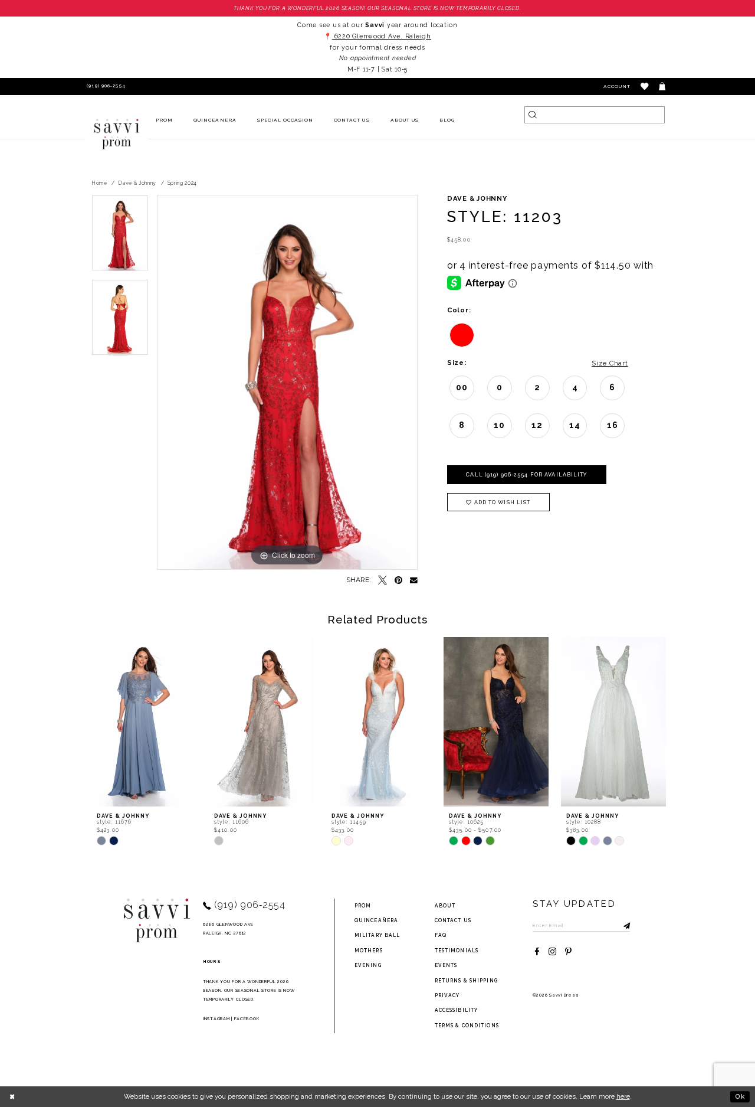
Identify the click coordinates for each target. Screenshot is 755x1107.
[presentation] (143, 721)
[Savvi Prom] (117, 134)
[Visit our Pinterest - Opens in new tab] (568, 952)
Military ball (377, 935)
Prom (362, 906)
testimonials (456, 950)
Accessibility (456, 1010)
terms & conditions (467, 1025)
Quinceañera (376, 920)
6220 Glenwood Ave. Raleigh (381, 36)
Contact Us (453, 920)
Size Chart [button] (610, 363)
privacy (447, 995)
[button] (645, 86)
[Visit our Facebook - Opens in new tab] (537, 952)
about (445, 906)
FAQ (441, 935)
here (623, 1096)
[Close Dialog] (12, 1096)
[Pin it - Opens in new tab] (398, 580)
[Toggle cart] (663, 86)
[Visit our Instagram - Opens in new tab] (552, 952)
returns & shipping (466, 981)
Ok (740, 1096)
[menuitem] (164, 120)
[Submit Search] (532, 114)
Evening (368, 965)
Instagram (216, 1018)
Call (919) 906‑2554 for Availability (526, 475)
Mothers (368, 950)
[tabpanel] (120, 237)
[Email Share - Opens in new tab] (414, 580)
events (446, 965)
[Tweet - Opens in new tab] (382, 580)
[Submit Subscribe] (621, 925)
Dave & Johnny (137, 183)
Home (99, 183)
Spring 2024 (183, 183)
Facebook (247, 1018)
